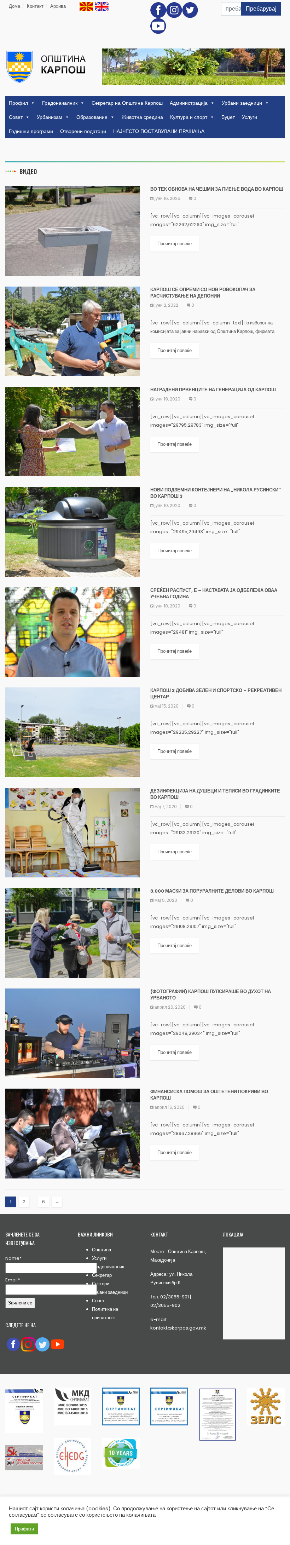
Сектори (100, 1283)
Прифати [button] (24, 1529)
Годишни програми (31, 131)
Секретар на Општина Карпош (127, 102)
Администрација (189, 102)
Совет (16, 117)
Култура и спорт (188, 117)
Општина (101, 1249)
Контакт (35, 6)
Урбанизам (49, 117)
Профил (18, 102)
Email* (12, 1279)
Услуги (249, 117)
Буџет (228, 117)
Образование (92, 117)
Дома (14, 6)
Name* (13, 1258)
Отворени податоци (83, 131)
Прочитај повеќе (174, 243)
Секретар (102, 1275)
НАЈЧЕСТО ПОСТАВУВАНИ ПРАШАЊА (158, 131)
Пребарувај (261, 9)
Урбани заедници (242, 102)
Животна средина (142, 117)
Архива (58, 6)
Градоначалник (59, 102)
